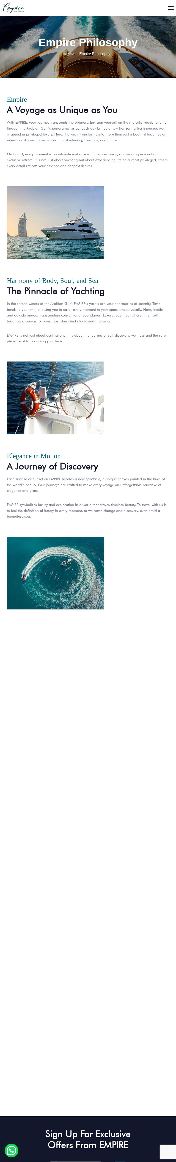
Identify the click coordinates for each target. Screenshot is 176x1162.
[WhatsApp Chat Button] (11, 1150)
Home (70, 54)
